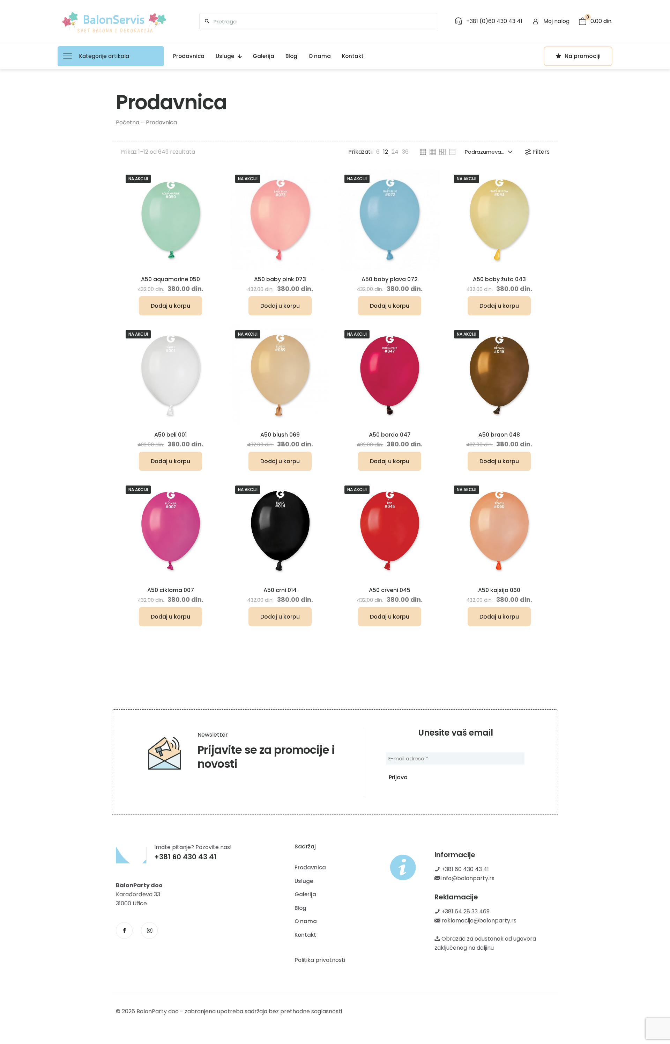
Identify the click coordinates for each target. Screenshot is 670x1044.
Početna (127, 122)
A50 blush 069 (280, 435)
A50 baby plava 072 (390, 279)
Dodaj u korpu (170, 306)
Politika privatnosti (320, 960)
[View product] (211, 194)
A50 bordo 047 (390, 435)
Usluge (304, 881)
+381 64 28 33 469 (465, 911)
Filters (541, 152)
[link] (377, 151)
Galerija (305, 894)
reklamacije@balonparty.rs (478, 921)
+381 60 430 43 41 (464, 869)
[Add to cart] (211, 179)
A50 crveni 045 (389, 590)
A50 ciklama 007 (170, 590)
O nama (306, 921)
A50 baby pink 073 (280, 279)
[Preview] (211, 209)
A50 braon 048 (499, 435)
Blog (300, 908)
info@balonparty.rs (467, 878)
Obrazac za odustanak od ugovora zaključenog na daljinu (485, 943)
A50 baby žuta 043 (499, 279)
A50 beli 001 (170, 435)
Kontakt (305, 935)
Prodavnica (161, 122)
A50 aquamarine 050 (170, 279)
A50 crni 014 (280, 590)
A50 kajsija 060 (499, 590)
